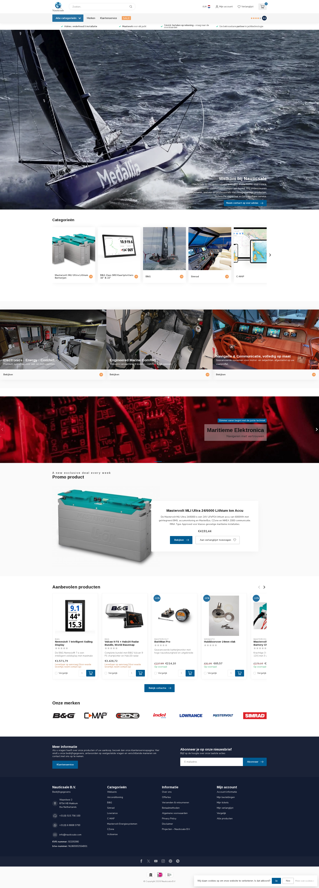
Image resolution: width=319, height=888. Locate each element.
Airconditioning (115, 797)
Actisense (112, 834)
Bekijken (179, 540)
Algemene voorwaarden (175, 813)
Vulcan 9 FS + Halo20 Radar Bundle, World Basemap (122, 643)
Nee (288, 880)
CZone (110, 829)
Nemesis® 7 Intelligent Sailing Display (74, 643)
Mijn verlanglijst (225, 807)
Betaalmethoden (171, 807)
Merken (91, 18)
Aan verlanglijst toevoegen (215, 540)
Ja (276, 880)
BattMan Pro (162, 641)
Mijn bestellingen (226, 797)
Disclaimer (167, 823)
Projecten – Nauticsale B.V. (176, 829)
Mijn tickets (223, 802)
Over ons (167, 791)
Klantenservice (108, 18)
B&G (109, 802)
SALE (126, 18)
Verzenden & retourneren (175, 802)
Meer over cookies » (304, 880)
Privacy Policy (169, 818)
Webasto (112, 791)
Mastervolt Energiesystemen (122, 823)
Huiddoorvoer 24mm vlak (219, 641)
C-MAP (110, 818)
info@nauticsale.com (70, 834)
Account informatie (227, 791)
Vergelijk (63, 673)
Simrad (110, 807)
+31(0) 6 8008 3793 (69, 825)
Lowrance (112, 813)
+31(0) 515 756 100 (69, 815)
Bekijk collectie (157, 688)
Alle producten (225, 818)
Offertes (166, 797)
